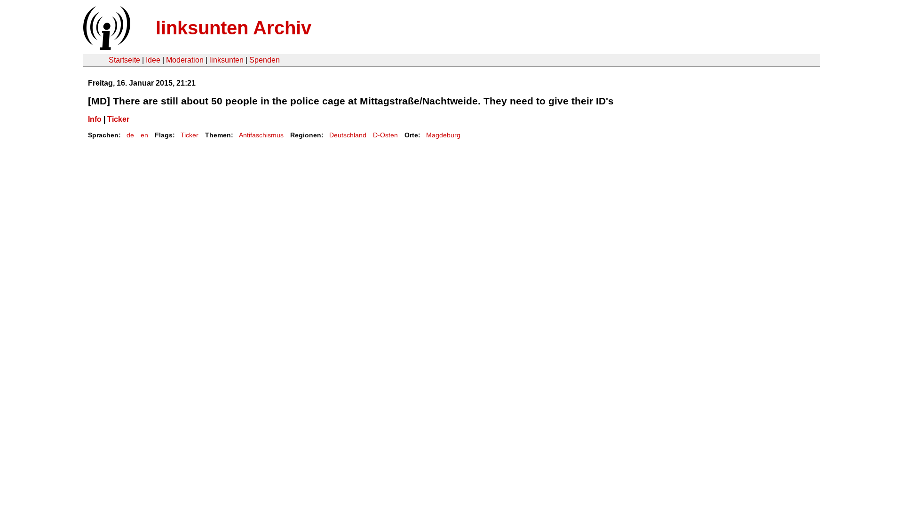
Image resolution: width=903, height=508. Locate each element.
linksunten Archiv (233, 27)
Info (95, 119)
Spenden (264, 60)
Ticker (118, 119)
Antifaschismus (261, 135)
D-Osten (385, 135)
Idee (153, 60)
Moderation (185, 60)
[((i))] (106, 47)
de (130, 135)
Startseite (124, 60)
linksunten (226, 60)
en (144, 135)
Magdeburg (443, 135)
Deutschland (347, 135)
